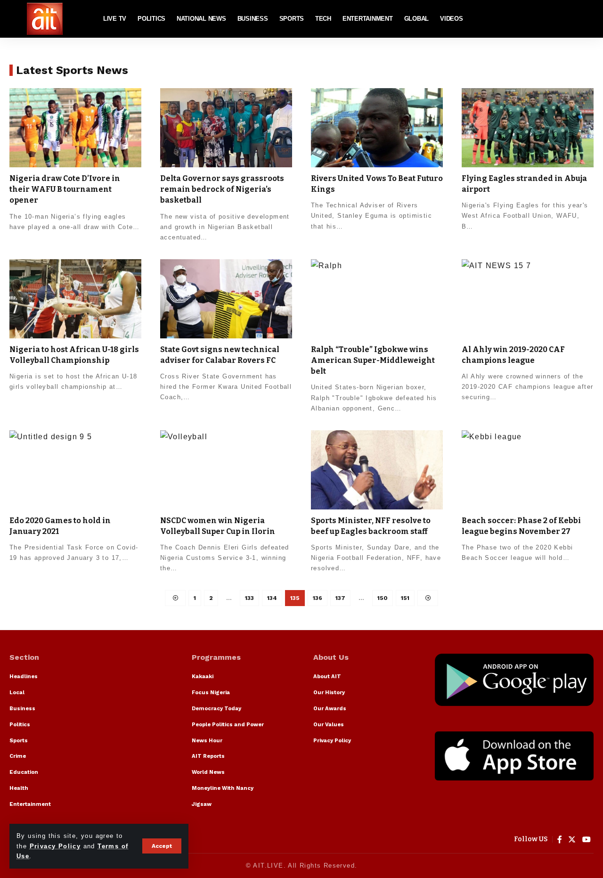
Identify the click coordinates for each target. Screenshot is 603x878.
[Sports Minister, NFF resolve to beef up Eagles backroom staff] (377, 469)
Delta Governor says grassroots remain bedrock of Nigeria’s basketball (222, 189)
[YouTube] (587, 839)
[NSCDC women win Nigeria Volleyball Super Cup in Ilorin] (226, 469)
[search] (586, 19)
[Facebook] (560, 839)
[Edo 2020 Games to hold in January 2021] (75, 469)
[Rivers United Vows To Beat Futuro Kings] (377, 127)
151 (405, 598)
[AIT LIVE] (44, 19)
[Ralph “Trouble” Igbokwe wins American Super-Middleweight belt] (377, 298)
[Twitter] (572, 839)
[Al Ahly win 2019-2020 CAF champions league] (528, 298)
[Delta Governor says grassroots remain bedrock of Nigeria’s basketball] (226, 127)
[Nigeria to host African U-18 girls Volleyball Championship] (75, 298)
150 (382, 598)
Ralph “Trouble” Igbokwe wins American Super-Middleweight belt (373, 360)
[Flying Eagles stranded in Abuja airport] (528, 127)
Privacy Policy (55, 846)
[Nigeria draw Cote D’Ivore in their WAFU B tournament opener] (75, 127)
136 (317, 598)
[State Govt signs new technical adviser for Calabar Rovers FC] (226, 298)
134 (272, 598)
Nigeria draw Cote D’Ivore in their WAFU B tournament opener (64, 189)
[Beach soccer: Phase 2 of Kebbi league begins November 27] (528, 469)
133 (249, 598)
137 (340, 598)
